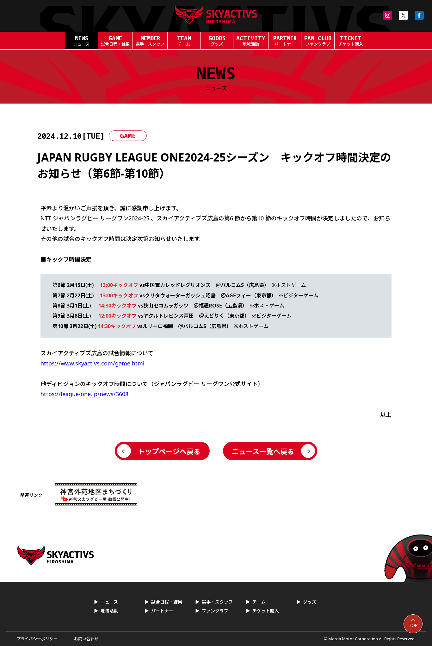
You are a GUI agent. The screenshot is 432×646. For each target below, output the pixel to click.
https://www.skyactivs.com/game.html (92, 363)
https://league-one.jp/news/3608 (84, 394)
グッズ (309, 602)
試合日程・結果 (166, 602)
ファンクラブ (215, 611)
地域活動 (109, 611)
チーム (259, 602)
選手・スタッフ (217, 602)
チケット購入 (265, 611)
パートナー (162, 611)
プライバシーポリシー (37, 639)
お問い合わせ (86, 639)
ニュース (109, 602)
